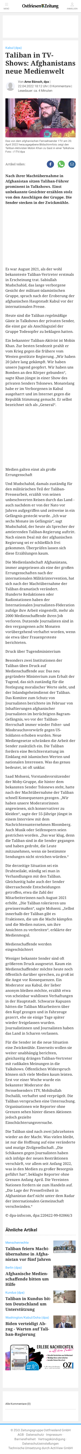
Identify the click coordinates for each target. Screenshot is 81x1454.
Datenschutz (35, 1434)
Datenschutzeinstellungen (40, 1443)
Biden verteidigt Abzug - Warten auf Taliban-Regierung (27, 1329)
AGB (21, 1434)
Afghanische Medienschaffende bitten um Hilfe (27, 1279)
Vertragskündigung (51, 1439)
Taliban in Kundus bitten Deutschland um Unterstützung (28, 1304)
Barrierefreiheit (25, 1439)
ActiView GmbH (61, 1448)
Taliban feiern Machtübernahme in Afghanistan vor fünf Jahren (28, 1254)
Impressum (54, 1434)
